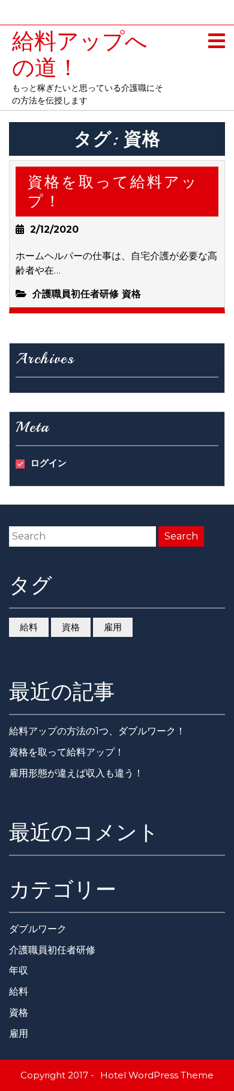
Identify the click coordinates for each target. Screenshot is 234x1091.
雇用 (113, 627)
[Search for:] (82, 536)
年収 (18, 970)
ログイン (49, 463)
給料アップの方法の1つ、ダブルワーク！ (97, 731)
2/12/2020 (54, 229)
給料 (29, 627)
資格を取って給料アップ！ (113, 192)
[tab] (216, 41)
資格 (131, 294)
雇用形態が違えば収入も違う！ (76, 773)
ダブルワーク (38, 929)
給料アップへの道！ (80, 55)
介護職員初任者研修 (75, 294)
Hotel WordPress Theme (157, 1075)
